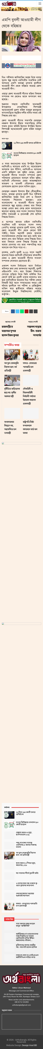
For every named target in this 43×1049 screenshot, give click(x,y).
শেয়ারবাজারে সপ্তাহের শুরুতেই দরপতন (25, 894)
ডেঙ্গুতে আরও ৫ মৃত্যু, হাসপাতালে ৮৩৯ (24, 833)
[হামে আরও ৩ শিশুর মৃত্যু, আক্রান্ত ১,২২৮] (9, 866)
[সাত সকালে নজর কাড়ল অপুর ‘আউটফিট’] (9, 926)
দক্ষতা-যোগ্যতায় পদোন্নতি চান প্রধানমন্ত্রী (26, 904)
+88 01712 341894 (21, 1002)
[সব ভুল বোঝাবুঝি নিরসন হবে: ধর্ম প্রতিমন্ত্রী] (12, 354)
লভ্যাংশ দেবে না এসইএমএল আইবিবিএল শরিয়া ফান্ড (27, 956)
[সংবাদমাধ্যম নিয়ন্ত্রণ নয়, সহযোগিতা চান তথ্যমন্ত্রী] (12, 413)
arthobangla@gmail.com (21, 1005)
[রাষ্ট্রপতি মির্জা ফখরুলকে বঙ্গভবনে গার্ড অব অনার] (31, 413)
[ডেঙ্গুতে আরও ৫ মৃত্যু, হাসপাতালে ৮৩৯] (9, 835)
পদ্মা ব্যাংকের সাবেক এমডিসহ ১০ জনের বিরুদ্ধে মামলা (26, 845)
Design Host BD (29, 1045)
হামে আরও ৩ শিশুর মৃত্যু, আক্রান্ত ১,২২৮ (26, 864)
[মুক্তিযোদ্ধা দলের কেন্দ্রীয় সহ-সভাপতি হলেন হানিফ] (9, 948)
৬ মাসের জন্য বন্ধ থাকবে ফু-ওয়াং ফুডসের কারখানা (27, 884)
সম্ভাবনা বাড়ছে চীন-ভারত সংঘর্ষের (34, 331)
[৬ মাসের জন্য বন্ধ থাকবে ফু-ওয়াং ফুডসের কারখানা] (9, 886)
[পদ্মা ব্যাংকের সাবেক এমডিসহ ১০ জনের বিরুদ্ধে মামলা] (9, 845)
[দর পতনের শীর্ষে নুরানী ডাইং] (9, 876)
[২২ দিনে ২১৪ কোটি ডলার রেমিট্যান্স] (7, 146)
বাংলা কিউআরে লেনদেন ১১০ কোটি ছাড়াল (27, 154)
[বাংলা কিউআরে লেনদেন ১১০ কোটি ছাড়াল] (7, 156)
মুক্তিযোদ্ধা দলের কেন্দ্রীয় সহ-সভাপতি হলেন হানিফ (26, 946)
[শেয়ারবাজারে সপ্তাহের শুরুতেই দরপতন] (9, 896)
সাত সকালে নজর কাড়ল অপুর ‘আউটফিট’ (25, 924)
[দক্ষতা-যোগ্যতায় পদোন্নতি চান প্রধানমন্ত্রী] (31, 354)
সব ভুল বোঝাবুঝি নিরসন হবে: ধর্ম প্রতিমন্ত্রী (26, 853)
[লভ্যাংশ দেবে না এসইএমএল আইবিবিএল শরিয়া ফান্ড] (9, 958)
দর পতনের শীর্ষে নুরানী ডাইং (27, 873)
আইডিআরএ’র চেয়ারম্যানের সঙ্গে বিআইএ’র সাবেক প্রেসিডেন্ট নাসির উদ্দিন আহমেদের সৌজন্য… (27, 937)
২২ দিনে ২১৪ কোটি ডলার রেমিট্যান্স (27, 143)
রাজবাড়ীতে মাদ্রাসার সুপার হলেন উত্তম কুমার (10, 331)
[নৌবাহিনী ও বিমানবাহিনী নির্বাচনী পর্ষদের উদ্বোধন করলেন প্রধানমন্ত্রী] (31, 380)
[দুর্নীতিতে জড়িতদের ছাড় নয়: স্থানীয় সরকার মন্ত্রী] (12, 380)
